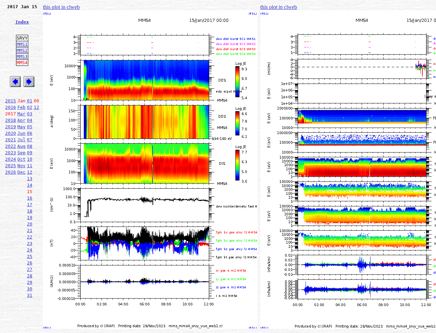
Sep (21, 152)
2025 (10, 165)
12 (36, 107)
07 (29, 139)
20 (29, 224)
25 (29, 256)
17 (29, 204)
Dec (21, 172)
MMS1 (22, 44)
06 (29, 133)
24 (29, 249)
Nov (21, 165)
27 (29, 269)
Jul (21, 139)
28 (29, 275)
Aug (21, 146)
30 (29, 288)
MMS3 (22, 56)
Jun (21, 133)
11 (29, 165)
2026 (10, 172)
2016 (10, 107)
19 (29, 217)
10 (29, 159)
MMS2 (22, 50)
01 (29, 100)
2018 (10, 120)
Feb (21, 107)
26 (29, 262)
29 (29, 282)
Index (22, 22)
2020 (10, 133)
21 (29, 230)
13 (29, 178)
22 (29, 237)
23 (29, 243)
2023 (10, 152)
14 (29, 185)
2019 (10, 126)
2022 (10, 146)
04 (29, 120)
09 (29, 152)
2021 (10, 139)
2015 (10, 100)
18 (29, 211)
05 (29, 126)
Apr (21, 120)
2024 (10, 159)
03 (29, 113)
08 (29, 146)
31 (29, 295)
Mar (21, 113)
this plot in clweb (61, 7)
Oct (21, 159)
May (21, 126)
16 (29, 198)
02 (29, 107)
